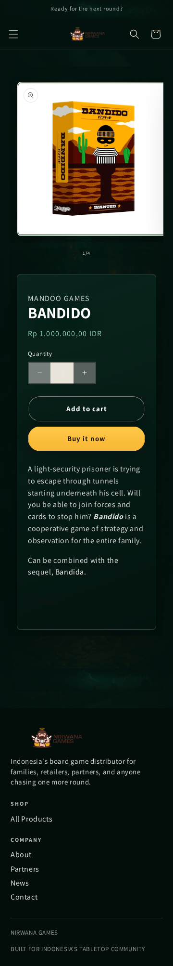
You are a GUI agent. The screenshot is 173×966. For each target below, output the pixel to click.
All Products (31, 818)
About (21, 854)
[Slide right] (107, 252)
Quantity (40, 354)
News (20, 883)
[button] (13, 34)
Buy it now (86, 438)
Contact (24, 896)
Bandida (69, 572)
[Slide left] (65, 252)
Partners (25, 869)
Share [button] (48, 601)
